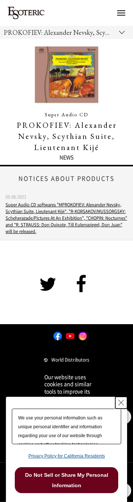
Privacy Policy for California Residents (66, 456)
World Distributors (70, 359)
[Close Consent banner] (121, 403)
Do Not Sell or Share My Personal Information (66, 480)
